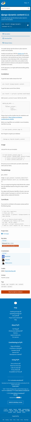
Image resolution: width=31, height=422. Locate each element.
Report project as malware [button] (15, 292)
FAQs (15, 320)
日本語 (19, 409)
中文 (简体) (21, 410)
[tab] (15, 34)
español (10, 409)
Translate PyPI (15, 350)
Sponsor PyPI (15, 352)
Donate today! (15, 386)
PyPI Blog (14, 329)
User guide (15, 316)
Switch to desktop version (15, 402)
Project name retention (15, 318)
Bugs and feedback (15, 346)
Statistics (15, 333)
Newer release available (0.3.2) (10, 246)
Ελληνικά (11, 410)
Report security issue (15, 366)
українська (6, 410)
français (15, 409)
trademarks (9, 390)
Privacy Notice (15, 370)
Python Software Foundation (21, 390)
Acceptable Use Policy (14, 372)
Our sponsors (15, 337)
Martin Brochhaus (9, 271)
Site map (16, 395)
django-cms (21, 53)
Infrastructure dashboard (15, 331)
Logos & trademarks (15, 335)
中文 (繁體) (27, 410)
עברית (14, 412)
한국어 (23, 412)
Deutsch (16, 410)
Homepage (6, 234)
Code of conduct (15, 368)
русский (10, 412)
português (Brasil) (26, 409)
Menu (25, 3)
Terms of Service (15, 363)
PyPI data (4, 240)
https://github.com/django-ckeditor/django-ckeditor (11, 118)
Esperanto (19, 412)
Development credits (15, 354)
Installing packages (15, 311)
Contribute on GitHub (15, 348)
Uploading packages (15, 313)
